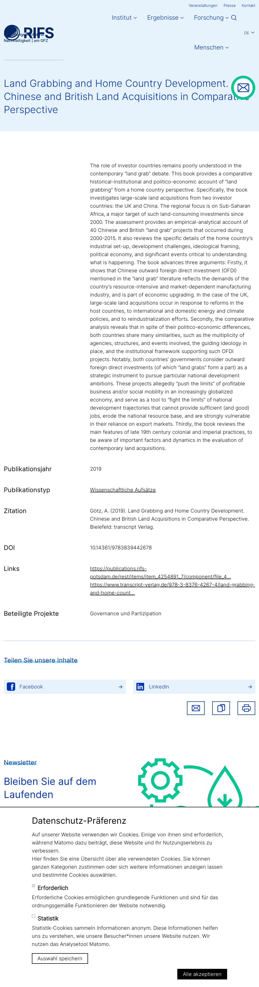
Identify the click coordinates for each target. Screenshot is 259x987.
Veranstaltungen (203, 5)
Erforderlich (53, 888)
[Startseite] (29, 32)
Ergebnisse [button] (163, 17)
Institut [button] (122, 17)
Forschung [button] (209, 17)
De (246, 33)
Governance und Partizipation (125, 613)
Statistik (48, 918)
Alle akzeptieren (202, 974)
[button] (221, 708)
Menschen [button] (209, 47)
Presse (230, 5)
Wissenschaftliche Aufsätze (123, 490)
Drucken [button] (246, 708)
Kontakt (248, 5)
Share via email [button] (196, 708)
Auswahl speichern (59, 958)
